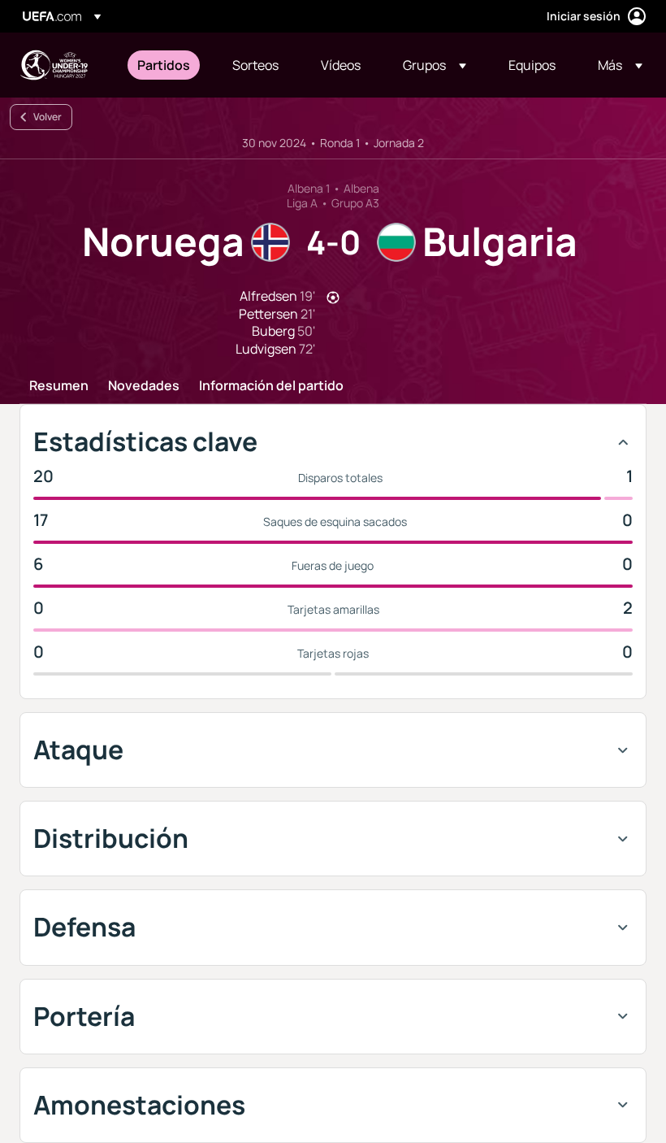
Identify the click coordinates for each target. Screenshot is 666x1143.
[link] (164, 65)
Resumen (59, 386)
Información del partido (271, 386)
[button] (434, 65)
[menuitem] (164, 65)
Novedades (143, 386)
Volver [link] (47, 117)
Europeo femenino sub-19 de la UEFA (53, 65)
